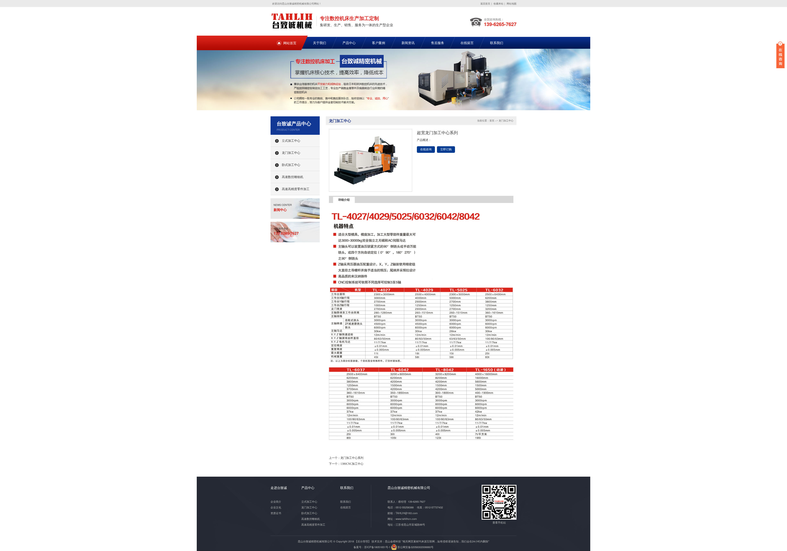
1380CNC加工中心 (351, 463)
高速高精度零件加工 (295, 189)
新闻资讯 (408, 42)
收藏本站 (498, 3)
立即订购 (446, 149)
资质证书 (276, 513)
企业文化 (276, 507)
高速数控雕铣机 (292, 177)
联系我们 (496, 42)
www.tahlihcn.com (406, 519)
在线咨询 (426, 149)
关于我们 (319, 42)
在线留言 (467, 42)
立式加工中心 (291, 140)
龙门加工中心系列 (351, 457)
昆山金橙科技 (393, 541)
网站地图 (511, 3)
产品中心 (349, 42)
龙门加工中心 (291, 152)
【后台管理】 (363, 541)
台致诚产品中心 (294, 123)
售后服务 (437, 42)
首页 (491, 120)
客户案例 (378, 42)
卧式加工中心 (291, 165)
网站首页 (289, 43)
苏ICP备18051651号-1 (377, 547)
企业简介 (276, 501)
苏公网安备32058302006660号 (415, 547)
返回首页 (485, 3)
